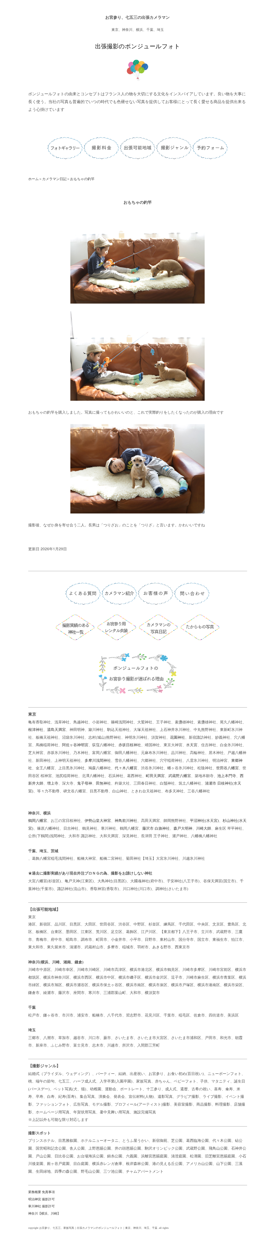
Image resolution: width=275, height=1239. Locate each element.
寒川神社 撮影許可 (41, 1206)
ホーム (33, 179)
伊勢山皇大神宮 (98, 821)
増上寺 (52, 783)
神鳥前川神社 (126, 821)
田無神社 (103, 783)
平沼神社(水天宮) (204, 821)
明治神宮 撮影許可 (41, 1199)
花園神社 (177, 737)
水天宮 (191, 745)
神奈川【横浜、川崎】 (44, 1213)
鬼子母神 (84, 783)
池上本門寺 (226, 776)
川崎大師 (203, 828)
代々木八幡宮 (126, 768)
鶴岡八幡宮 (37, 821)
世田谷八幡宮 (227, 768)
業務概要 (34, 1192)
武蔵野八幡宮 (179, 776)
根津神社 (35, 730)
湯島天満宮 (56, 730)
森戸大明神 (182, 828)
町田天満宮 (155, 776)
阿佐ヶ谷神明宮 (75, 745)
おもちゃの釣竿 (82, 179)
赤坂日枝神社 (129, 745)
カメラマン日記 (54, 179)
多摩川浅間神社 (98, 761)
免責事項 (48, 1192)
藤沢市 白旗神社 (156, 828)
